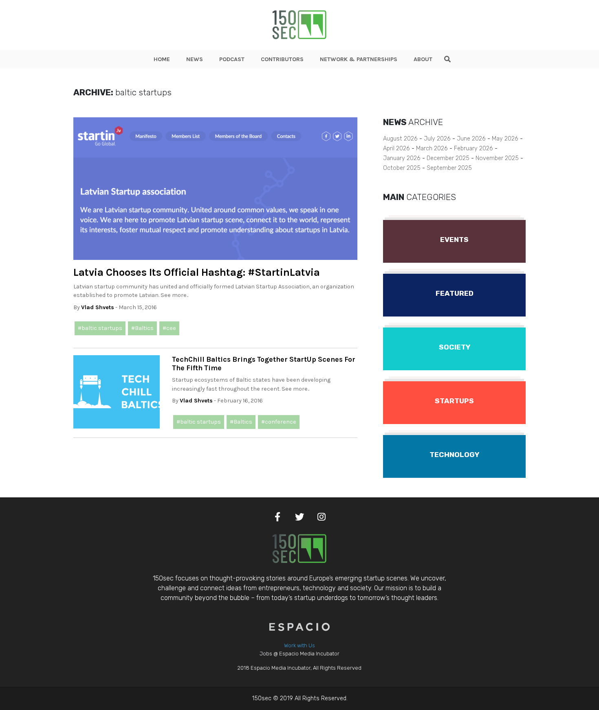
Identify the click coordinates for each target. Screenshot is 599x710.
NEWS (194, 59)
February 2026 (473, 148)
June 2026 (471, 138)
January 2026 (402, 158)
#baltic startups (100, 328)
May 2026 (505, 138)
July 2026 (437, 138)
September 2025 (449, 168)
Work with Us (299, 645)
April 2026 (396, 148)
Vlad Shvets (97, 307)
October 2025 (402, 168)
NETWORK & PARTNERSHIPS (358, 59)
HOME (162, 59)
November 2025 (497, 158)
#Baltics (142, 328)
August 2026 (400, 138)
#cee (169, 328)
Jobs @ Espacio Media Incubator (299, 654)
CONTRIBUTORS (282, 59)
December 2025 (448, 158)
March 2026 (432, 148)
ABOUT (423, 59)
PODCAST (231, 59)
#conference (278, 421)
